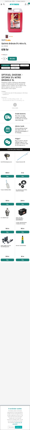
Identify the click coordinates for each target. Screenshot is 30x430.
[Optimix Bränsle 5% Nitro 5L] (6, 36)
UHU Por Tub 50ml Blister (21, 245)
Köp (7, 176)
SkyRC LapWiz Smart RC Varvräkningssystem (6, 246)
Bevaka (12, 58)
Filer (25, 65)
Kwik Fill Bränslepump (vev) (6, 161)
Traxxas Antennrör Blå (20, 161)
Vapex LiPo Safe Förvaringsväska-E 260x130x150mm (19, 218)
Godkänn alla (18, 427)
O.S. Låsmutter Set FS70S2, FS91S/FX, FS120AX (21, 190)
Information (5, 65)
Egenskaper (15, 65)
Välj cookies (11, 427)
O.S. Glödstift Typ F (4, 217)
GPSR (15, 67)
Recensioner (5, 67)
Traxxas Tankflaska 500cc (6, 189)
